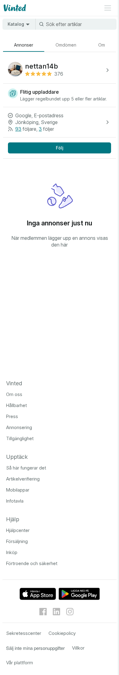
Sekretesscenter (23, 633)
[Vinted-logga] (14, 8)
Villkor (78, 648)
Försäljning (17, 541)
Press (12, 416)
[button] (59, 70)
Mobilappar (17, 490)
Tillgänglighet (20, 438)
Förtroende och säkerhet (31, 563)
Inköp (11, 552)
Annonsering (19, 427)
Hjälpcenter (18, 530)
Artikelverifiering (23, 479)
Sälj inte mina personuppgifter (35, 648)
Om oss (14, 394)
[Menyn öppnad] (108, 8)
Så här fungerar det (26, 468)
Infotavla (14, 501)
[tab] (23, 45)
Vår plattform (19, 663)
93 (18, 129)
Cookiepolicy (62, 633)
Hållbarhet (16, 405)
